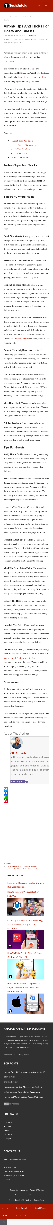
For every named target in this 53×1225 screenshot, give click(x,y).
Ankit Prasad (31, 36)
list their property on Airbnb (30, 76)
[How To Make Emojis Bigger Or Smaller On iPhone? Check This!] (25, 978)
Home (6, 17)
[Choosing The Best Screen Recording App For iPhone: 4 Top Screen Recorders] (25, 948)
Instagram (8, 1138)
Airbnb (8, 864)
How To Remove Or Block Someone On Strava (21, 866)
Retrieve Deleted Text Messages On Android (23, 1086)
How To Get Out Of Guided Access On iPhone (23, 1096)
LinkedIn (8, 1122)
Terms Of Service (37, 1190)
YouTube (7, 1126)
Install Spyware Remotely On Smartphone (22, 1091)
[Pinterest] (26, 801)
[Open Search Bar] (39, 5)
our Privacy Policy (22, 1054)
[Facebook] (26, 793)
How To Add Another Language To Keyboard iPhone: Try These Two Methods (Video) (23, 987)
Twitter (7, 1130)
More (4, 1215)
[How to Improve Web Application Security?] (25, 915)
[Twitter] (26, 789)
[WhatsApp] (26, 797)
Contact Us (13, 1190)
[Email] (26, 781)
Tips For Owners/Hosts (26, 144)
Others (17, 17)
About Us (24, 1190)
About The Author (19, 157)
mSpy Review (9, 1076)
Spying (5, 1208)
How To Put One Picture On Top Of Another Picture (23, 869)
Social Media (40, 1208)
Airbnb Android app (19, 657)
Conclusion (20, 153)
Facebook (8, 1134)
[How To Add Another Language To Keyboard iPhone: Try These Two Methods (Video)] (25, 1013)
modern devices (22, 338)
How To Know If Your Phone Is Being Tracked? (24, 1071)
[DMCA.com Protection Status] (11, 1104)
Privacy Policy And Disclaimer (26, 1194)
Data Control (21, 1208)
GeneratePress (39, 1200)
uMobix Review (11, 1081)
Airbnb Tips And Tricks (22, 140)
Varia (11, 17)
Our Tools (19, 1215)
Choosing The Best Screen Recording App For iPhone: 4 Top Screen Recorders (25, 924)
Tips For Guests (22, 149)
